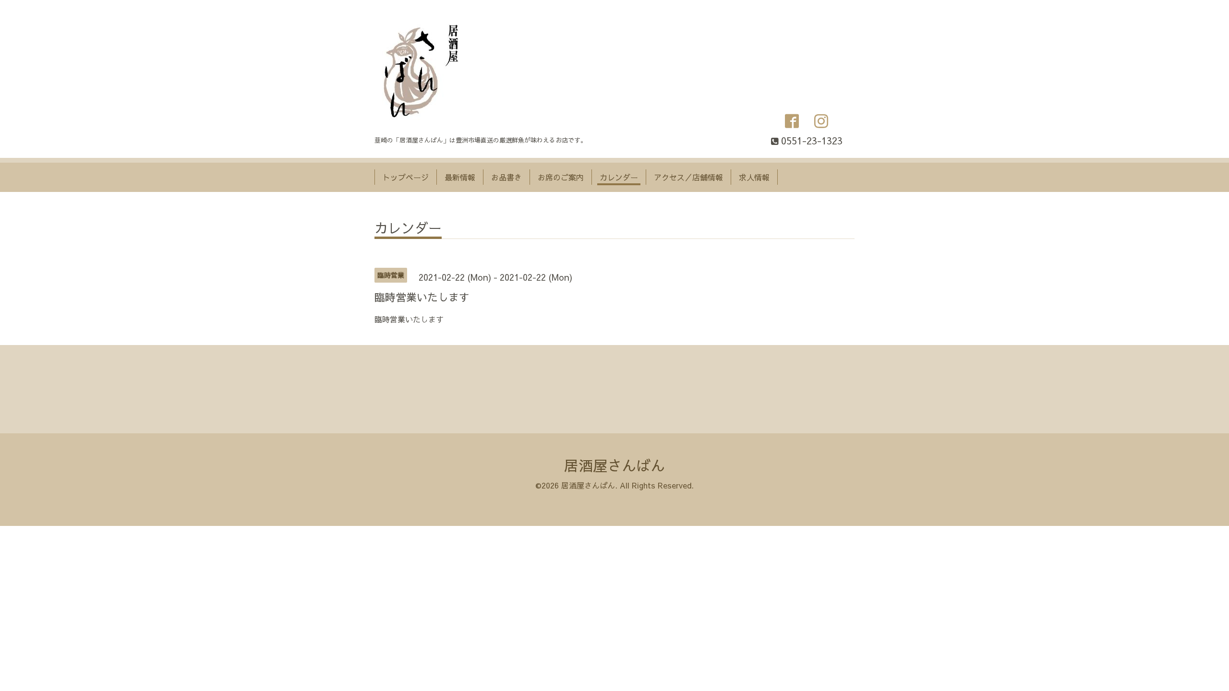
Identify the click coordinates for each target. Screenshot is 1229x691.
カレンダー (619, 177)
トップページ (406, 177)
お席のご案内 (561, 177)
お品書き (506, 177)
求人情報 (754, 177)
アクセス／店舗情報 (688, 177)
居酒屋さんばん (614, 465)
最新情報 (460, 177)
